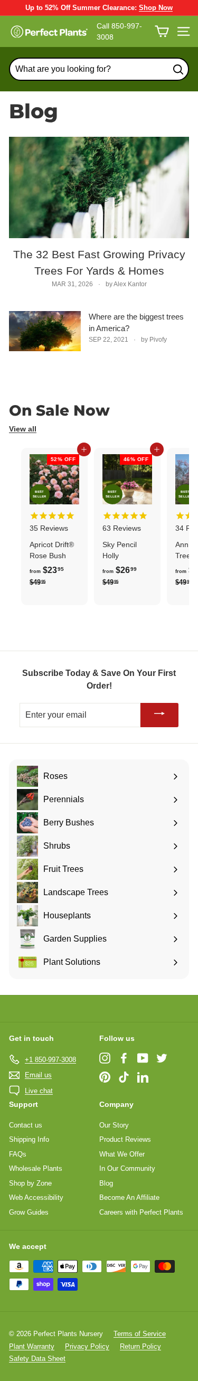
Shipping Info (29, 1139)
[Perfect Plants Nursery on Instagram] (104, 1057)
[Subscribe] (159, 715)
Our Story (114, 1125)
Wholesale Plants (35, 1168)
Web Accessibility (36, 1197)
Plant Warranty (31, 1346)
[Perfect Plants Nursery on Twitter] (161, 1057)
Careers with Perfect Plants (141, 1212)
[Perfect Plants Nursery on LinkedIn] (142, 1077)
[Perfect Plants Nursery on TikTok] (123, 1077)
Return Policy (140, 1346)
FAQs (17, 1154)
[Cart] (162, 31)
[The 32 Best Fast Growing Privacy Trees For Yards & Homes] (99, 187)
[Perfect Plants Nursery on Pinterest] (104, 1077)
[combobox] (99, 69)
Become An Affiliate (129, 1197)
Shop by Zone (30, 1183)
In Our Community (127, 1168)
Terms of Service (140, 1334)
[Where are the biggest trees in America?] (45, 331)
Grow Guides (29, 1212)
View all (22, 429)
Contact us (25, 1125)
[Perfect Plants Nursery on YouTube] (142, 1057)
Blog (106, 1183)
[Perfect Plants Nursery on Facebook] (123, 1057)
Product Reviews (125, 1139)
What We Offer (122, 1154)
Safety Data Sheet (37, 1359)
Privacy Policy (87, 1346)
